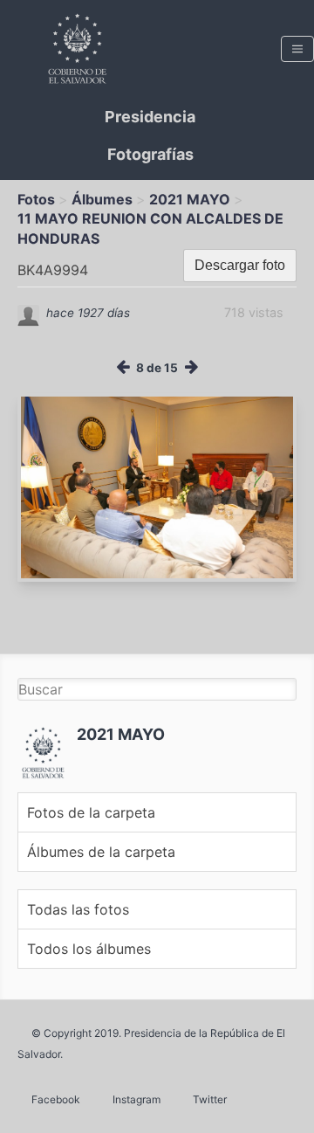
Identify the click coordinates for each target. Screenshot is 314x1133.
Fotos (36, 199)
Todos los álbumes (89, 948)
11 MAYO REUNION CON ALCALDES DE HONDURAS (150, 228)
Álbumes (102, 199)
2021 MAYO (189, 199)
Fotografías (150, 154)
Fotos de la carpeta (91, 812)
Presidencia (150, 116)
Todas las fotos (78, 909)
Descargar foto (240, 265)
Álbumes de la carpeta (101, 851)
